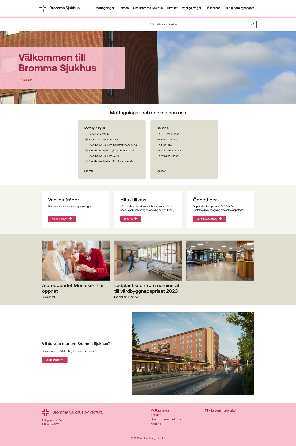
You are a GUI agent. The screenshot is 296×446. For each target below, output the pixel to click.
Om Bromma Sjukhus (148, 8)
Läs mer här (48, 297)
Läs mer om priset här (126, 297)
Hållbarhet (213, 8)
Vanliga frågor (191, 8)
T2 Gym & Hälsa (170, 134)
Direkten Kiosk (169, 140)
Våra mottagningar (207, 219)
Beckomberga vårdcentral (103, 140)
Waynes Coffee (169, 156)
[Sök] (253, 24)
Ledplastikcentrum (99, 134)
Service (124, 8)
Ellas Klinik (166, 145)
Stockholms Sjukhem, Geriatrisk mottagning (113, 145)
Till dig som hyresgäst (239, 8)
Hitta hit (172, 8)
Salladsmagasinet (171, 151)
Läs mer (27, 80)
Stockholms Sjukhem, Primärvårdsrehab (111, 161)
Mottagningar (105, 8)
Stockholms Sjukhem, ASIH (104, 156)
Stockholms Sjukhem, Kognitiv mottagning (112, 151)
